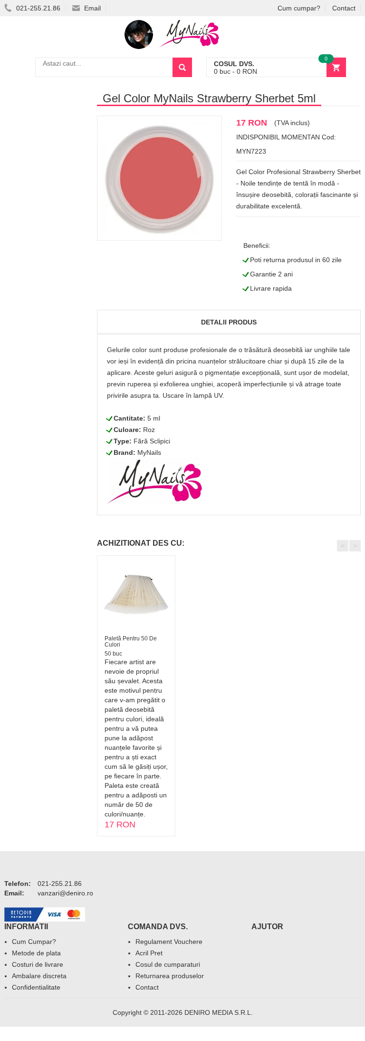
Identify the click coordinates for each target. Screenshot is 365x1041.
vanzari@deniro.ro (65, 893)
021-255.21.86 (37, 8)
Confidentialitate (36, 987)
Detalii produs (229, 322)
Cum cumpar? (299, 8)
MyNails (149, 452)
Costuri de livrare (37, 964)
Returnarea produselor (169, 976)
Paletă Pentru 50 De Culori (131, 641)
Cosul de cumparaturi (167, 964)
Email (91, 8)
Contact (343, 8)
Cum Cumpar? (34, 941)
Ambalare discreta (39, 976)
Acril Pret (149, 953)
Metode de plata (36, 953)
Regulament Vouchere (168, 941)
